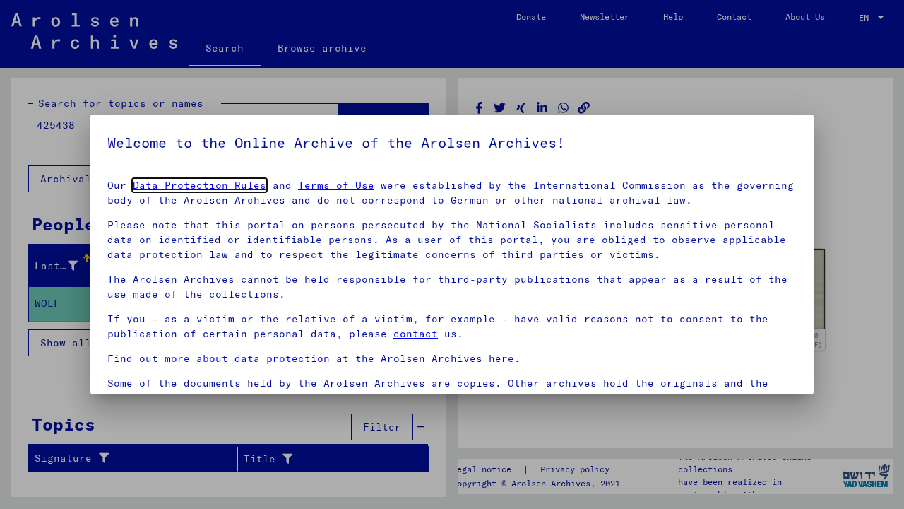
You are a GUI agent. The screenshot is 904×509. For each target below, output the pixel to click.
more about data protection (247, 358)
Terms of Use (336, 185)
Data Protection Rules (199, 185)
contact (415, 333)
